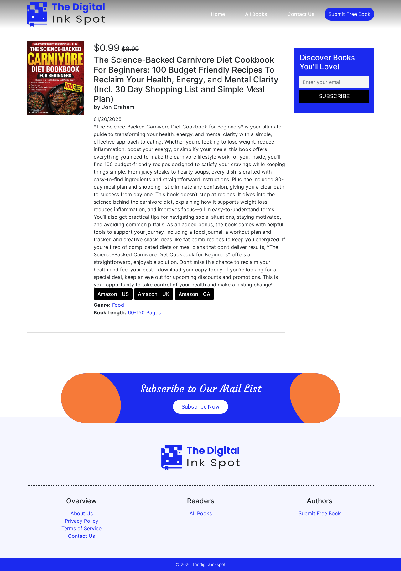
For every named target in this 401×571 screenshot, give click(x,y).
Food (118, 305)
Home (218, 14)
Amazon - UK (153, 294)
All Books (256, 14)
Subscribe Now (200, 406)
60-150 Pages (144, 312)
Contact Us (301, 14)
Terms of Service (81, 528)
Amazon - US (113, 294)
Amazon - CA (194, 294)
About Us (81, 513)
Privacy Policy (81, 521)
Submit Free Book (349, 14)
